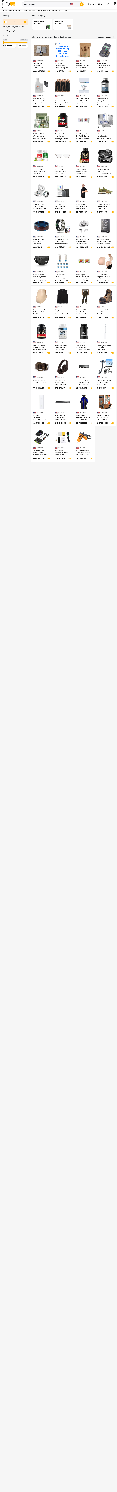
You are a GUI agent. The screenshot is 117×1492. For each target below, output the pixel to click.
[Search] (82, 4)
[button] (92, 4)
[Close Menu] (2, 4)
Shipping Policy (12, 31)
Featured (110, 37)
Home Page (7, 10)
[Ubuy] (11, 4)
